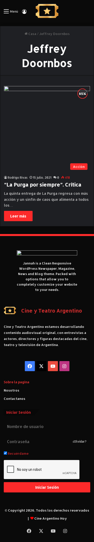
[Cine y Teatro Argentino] (47, 11)
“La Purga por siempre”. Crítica (42, 184)
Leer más (18, 216)
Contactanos (14, 399)
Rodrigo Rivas (18, 177)
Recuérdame (18, 453)
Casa (32, 34)
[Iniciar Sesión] (24, 13)
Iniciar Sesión (47, 487)
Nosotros (11, 390)
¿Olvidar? (79, 441)
